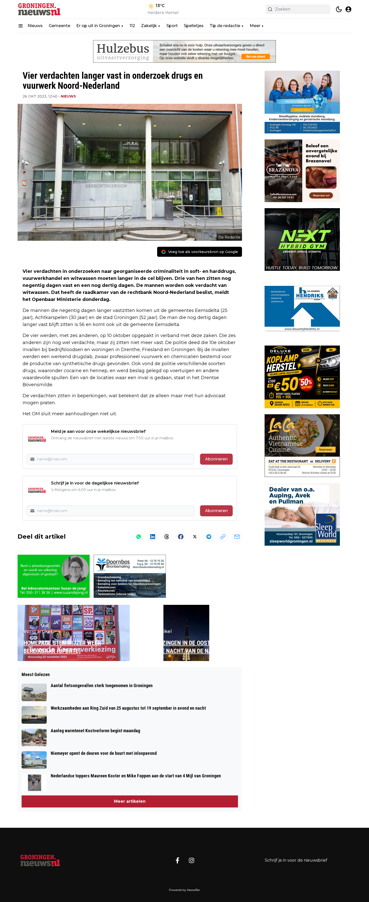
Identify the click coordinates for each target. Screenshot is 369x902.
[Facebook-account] (177, 860)
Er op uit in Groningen (98, 25)
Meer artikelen (130, 801)
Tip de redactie (225, 25)
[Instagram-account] (192, 860)
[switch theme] (338, 9)
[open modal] (348, 9)
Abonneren (216, 459)
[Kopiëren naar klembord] (223, 537)
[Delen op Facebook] (181, 537)
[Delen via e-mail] (237, 537)
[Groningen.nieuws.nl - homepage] (40, 9)
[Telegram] (209, 537)
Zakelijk (149, 25)
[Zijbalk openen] (21, 26)
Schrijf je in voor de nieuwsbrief (296, 860)
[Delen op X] (195, 537)
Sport (172, 25)
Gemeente (59, 25)
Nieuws (35, 25)
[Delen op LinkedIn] (153, 537)
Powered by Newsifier (184, 890)
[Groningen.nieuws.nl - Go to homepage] (40, 860)
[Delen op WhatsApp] (139, 537)
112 (132, 25)
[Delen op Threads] (167, 537)
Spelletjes (194, 25)
